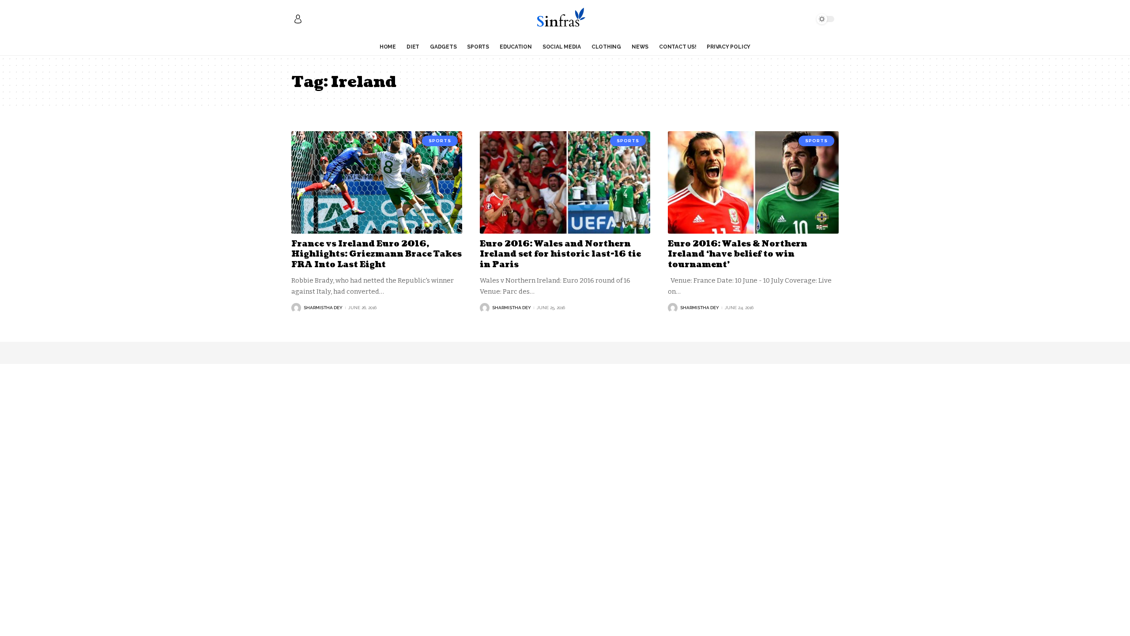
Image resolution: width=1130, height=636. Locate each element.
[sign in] (298, 19)
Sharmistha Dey (323, 307)
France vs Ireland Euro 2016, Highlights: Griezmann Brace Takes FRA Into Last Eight (376, 254)
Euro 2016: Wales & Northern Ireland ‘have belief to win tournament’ (737, 254)
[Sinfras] (565, 19)
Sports (440, 140)
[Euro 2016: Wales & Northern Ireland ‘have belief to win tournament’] (753, 182)
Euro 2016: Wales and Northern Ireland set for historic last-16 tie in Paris (560, 254)
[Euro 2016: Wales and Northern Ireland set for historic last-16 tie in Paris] (565, 182)
